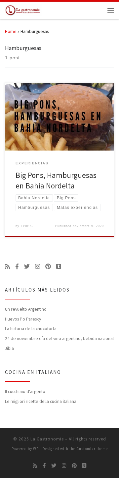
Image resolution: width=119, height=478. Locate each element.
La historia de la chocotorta (31, 328)
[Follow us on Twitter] (27, 266)
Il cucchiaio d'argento (25, 391)
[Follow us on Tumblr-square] (58, 266)
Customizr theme (92, 448)
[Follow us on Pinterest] (48, 266)
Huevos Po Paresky (23, 319)
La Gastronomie (47, 439)
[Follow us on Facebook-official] (17, 266)
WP (36, 448)
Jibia (9, 348)
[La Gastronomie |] (23, 9)
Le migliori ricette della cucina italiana (40, 401)
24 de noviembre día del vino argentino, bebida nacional (59, 338)
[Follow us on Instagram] (37, 266)
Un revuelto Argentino (26, 309)
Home (11, 31)
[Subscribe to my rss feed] (7, 266)
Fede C (27, 226)
